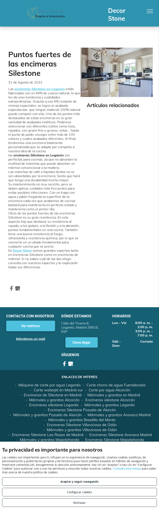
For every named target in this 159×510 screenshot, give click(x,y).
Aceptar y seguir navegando (79, 481)
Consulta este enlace (127, 468)
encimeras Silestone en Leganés (39, 89)
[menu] (150, 11)
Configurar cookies (79, 492)
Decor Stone (22, 250)
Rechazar (79, 503)
